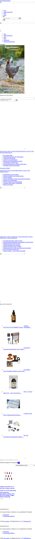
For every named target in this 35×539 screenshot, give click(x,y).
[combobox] (17, 98)
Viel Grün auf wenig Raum (10, 159)
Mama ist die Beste (8, 184)
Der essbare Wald (7, 155)
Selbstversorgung (8, 12)
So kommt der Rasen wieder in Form (12, 240)
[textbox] (17, 99)
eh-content (6, 521)
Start (5, 10)
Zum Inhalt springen (5, 0)
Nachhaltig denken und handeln (11, 165)
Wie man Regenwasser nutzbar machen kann (14, 164)
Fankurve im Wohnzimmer (10, 180)
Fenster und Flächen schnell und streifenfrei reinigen (16, 179)
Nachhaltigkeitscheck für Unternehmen (13, 156)
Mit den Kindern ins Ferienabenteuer (12, 181)
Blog (5, 13)
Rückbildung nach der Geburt (11, 174)
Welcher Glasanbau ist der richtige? (12, 246)
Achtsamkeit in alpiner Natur (10, 162)
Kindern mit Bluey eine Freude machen (13, 176)
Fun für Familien (7, 177)
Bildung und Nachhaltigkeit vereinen (12, 161)
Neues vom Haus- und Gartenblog (16, 237)
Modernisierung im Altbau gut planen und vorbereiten (17, 248)
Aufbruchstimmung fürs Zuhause (11, 245)
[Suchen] (20, 18)
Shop (5, 15)
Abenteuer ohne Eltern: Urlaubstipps (12, 183)
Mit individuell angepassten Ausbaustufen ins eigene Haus (18, 242)
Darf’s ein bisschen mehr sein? (11, 249)
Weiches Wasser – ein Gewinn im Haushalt (14, 251)
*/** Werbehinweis (26, 521)
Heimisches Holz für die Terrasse (11, 243)
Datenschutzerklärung (9, 41)
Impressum (6, 40)
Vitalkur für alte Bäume (9, 158)
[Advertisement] (12, 125)
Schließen (2, 44)
